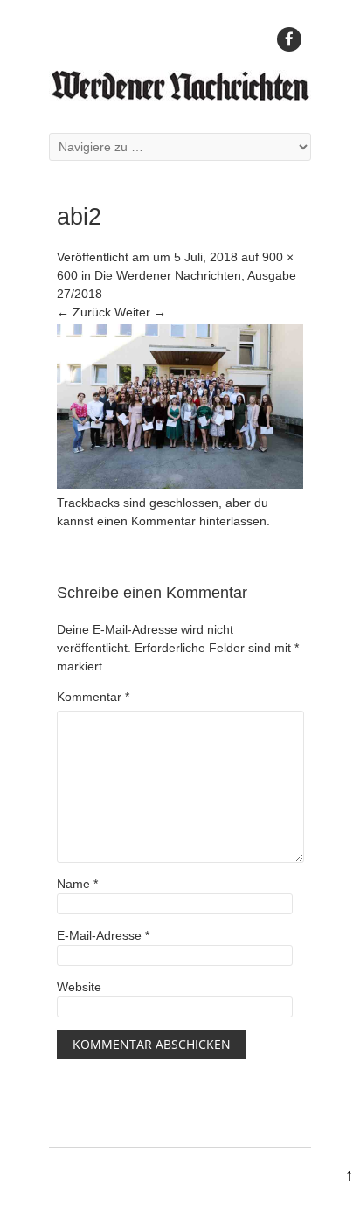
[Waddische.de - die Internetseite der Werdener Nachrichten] (180, 96)
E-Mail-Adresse (103, 935)
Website (79, 987)
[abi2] (180, 484)
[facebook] (289, 39)
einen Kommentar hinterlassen (182, 521)
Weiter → (140, 312)
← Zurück (84, 312)
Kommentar (93, 697)
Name (77, 884)
